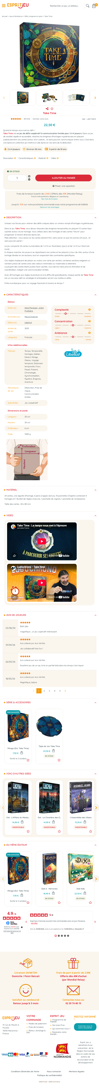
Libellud (28, 322)
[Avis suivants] (95, 922)
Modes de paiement (37, 1023)
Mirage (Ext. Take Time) (18, 748)
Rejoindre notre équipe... (58, 1033)
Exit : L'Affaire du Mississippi (18, 817)
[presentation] (3, 97)
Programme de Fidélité (58, 1020)
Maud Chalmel (31, 317)
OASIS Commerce (54, 1082)
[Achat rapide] (22, 753)
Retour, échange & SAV (36, 1031)
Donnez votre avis (40, 119)
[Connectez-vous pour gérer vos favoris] (52, 108)
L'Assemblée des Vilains (81, 817)
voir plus (34, 923)
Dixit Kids (81, 888)
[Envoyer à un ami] (47, 108)
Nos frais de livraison (49, 199)
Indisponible (18, 827)
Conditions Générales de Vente (25, 1071)
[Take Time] (22, 97)
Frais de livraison (36, 1027)
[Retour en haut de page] (93, 1083)
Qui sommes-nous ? (61, 1028)
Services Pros (58, 1025)
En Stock (49, 756)
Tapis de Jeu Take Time (49, 746)
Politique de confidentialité (49, 1075)
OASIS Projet (43, 1082)
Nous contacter (54, 1071)
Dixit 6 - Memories (49, 888)
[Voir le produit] (22, 822)
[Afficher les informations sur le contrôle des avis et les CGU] (22, 927)
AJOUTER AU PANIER (63, 177)
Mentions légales (76, 1071)
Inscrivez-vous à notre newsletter (85, 1027)
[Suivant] (96, 807)
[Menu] (3, 6)
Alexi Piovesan (31, 308)
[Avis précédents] (26, 922)
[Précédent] (3, 807)
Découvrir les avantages (49, 207)
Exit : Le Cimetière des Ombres (49, 817)
